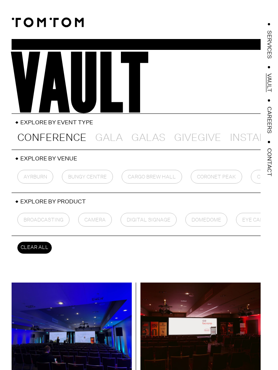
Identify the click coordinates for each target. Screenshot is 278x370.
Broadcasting (43, 219)
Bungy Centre (87, 176)
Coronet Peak (216, 176)
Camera (95, 219)
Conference (52, 137)
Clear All (35, 247)
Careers (269, 120)
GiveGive (197, 137)
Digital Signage (148, 219)
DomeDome (206, 219)
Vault (269, 82)
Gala (109, 137)
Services (269, 44)
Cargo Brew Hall (152, 176)
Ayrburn (35, 176)
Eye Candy (256, 219)
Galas (148, 137)
